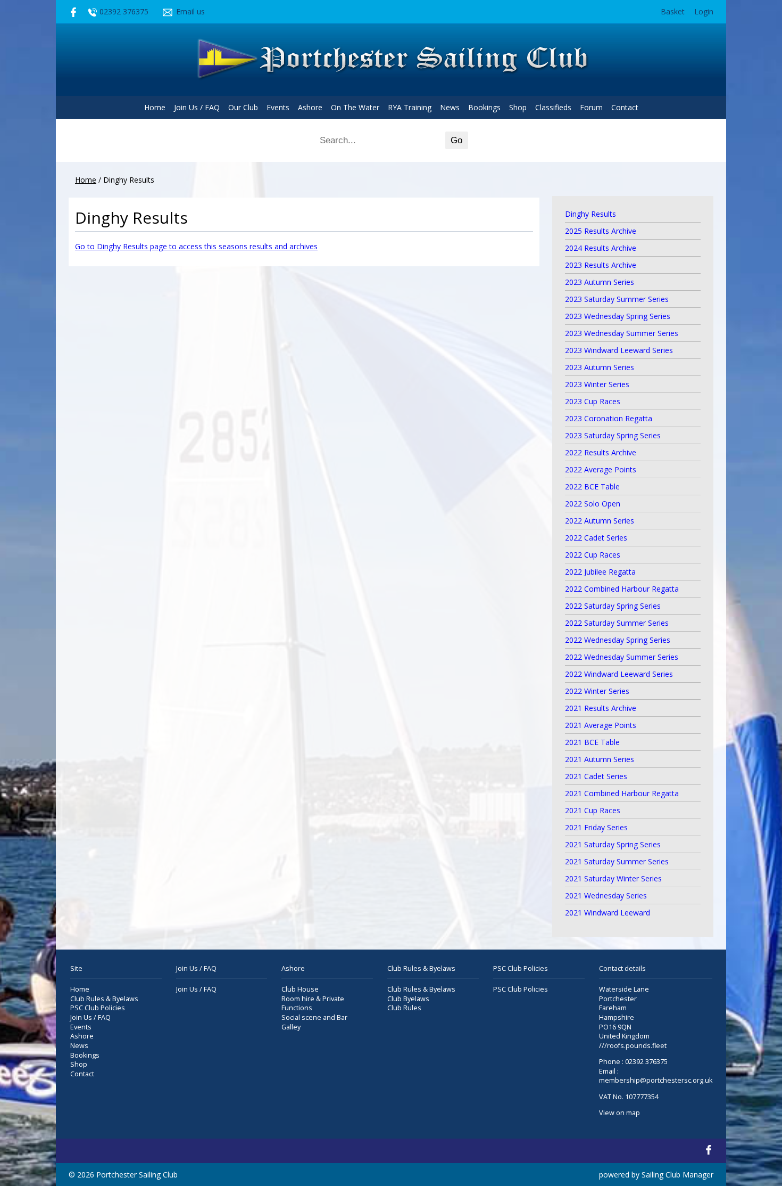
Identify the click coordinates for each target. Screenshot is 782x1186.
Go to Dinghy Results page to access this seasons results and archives (196, 246)
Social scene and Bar (314, 1017)
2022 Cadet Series (596, 538)
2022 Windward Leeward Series (619, 674)
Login (703, 11)
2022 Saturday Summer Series (617, 623)
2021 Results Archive (600, 708)
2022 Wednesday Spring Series (617, 640)
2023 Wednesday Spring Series (617, 316)
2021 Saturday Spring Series (613, 844)
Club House (300, 989)
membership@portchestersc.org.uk (655, 1080)
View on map (619, 1112)
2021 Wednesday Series (606, 895)
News (450, 107)
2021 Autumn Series (599, 759)
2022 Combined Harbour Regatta (622, 589)
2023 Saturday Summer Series (617, 299)
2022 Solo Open (592, 503)
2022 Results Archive (600, 452)
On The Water (355, 107)
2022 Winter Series (597, 691)
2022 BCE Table (592, 486)
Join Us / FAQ (197, 107)
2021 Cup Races (592, 810)
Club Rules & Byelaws (104, 998)
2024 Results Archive (600, 248)
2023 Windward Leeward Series (619, 350)
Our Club (243, 107)
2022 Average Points (600, 469)
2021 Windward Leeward (607, 912)
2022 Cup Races (592, 555)
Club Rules (404, 1007)
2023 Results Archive (600, 265)
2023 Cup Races (592, 401)
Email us (190, 11)
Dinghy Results (590, 214)
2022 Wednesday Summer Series (621, 657)
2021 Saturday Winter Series (613, 878)
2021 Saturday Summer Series (617, 861)
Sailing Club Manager (677, 1174)
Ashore (310, 107)
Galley (291, 1027)
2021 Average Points (600, 725)
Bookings (484, 107)
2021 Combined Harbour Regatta (622, 793)
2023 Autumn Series (599, 282)
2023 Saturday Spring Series (613, 435)
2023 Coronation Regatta (608, 418)
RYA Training (409, 107)
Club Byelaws (408, 998)
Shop (518, 107)
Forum (591, 107)
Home (154, 107)
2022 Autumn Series (599, 521)
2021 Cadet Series (596, 776)
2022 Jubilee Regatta (600, 572)
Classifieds (553, 107)
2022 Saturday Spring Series (613, 606)
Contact (624, 107)
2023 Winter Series (597, 384)
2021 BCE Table (592, 742)
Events (278, 107)
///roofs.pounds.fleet (633, 1045)
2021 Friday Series (596, 827)
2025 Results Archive (600, 231)
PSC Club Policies (97, 1007)
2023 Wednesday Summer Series (621, 333)
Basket (673, 11)
